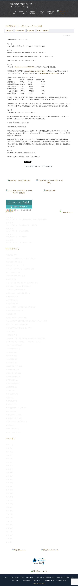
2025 (7, 448)
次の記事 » (48, 166)
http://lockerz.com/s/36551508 (48, 73)
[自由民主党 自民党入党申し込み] (19, 183)
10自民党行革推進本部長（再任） (16, 328)
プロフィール (14, 577)
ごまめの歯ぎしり (16, 20)
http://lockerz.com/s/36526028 (24, 67)
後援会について (38, 580)
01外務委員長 (10, 296)
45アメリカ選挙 (11, 428)
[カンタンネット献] (19, 204)
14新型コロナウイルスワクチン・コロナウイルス (21, 342)
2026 (7, 445)
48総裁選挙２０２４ (12, 262)
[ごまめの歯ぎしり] (66, 212)
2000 (7, 535)
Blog (42, 12)
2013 (7, 490)
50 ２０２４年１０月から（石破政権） (18, 269)
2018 (7, 472)
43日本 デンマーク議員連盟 (15, 421)
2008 (7, 507)
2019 (7, 469)
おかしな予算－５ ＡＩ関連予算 (16, 236)
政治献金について (50, 580)
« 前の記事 (29, 166)
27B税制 (8, 390)
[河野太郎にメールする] (39, 571)
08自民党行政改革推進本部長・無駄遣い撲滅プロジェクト (24, 321)
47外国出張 (28, 20)
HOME (6, 20)
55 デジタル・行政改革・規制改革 (17, 286)
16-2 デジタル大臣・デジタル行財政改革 (19, 258)
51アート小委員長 (11, 272)
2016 (7, 479)
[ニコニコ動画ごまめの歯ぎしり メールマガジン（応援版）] (19, 193)
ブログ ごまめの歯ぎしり (28, 577)
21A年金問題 (10, 359)
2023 (7, 455)
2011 (7, 497)
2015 (7, 483)
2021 (7, 462)
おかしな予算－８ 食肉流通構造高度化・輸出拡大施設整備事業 (26, 219)
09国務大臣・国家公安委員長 (15, 324)
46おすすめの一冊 (11, 432)
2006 (7, 514)
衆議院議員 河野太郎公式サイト (23, 4)
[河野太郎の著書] (49, 193)
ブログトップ (39, 166)
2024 (7, 452)
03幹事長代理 (20, 30)
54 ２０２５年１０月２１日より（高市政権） (20, 283)
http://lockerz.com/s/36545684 (35, 71)
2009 (7, 504)
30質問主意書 (10, 401)
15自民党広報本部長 (12, 345)
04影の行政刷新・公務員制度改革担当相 (19, 307)
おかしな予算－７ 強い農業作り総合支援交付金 (21, 225)
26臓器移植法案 (11, 383)
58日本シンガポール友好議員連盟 (16, 293)
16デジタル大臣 (11, 349)
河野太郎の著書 (27, 580)
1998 (7, 542)
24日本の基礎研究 (11, 376)
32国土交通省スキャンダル (14, 408)
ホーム (7, 577)
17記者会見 (9, 352)
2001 (7, 531)
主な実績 (39, 577)
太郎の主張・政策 (49, 577)
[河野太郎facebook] (19, 553)
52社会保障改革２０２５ (14, 276)
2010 (7, 500)
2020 (7, 465)
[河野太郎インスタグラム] (49, 553)
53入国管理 (9, 279)
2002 (7, 528)
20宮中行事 (9, 356)
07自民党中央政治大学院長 (14, 317)
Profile (23, 12)
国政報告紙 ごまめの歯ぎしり (65, 577)
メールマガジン (16, 580)
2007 (7, 511)
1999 (7, 538)
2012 (7, 493)
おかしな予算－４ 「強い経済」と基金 (18, 242)
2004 (7, 521)
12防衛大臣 (9, 335)
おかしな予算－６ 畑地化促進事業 (17, 231)
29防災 (8, 397)
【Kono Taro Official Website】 (19, 7)
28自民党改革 (10, 394)
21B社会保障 (10, 362)
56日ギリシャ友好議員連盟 (14, 290)
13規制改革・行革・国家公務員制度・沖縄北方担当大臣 (24, 338)
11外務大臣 (9, 331)
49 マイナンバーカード (13, 265)
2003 (7, 524)
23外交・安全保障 (42, 30)
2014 (7, 486)
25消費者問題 (10, 380)
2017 (7, 476)
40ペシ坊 (9, 411)
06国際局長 (30, 30)
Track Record (32, 12)
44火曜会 (9, 425)
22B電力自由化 (11, 369)
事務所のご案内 (61, 580)
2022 (7, 458)
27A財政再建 (10, 387)
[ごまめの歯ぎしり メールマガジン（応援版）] (49, 183)
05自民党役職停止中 (12, 310)
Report (50, 12)
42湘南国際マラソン (12, 418)
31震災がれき (10, 404)
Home (14, 12)
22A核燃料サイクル (12, 366)
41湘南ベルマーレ (11, 415)
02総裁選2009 (10, 300)
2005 (7, 517)
